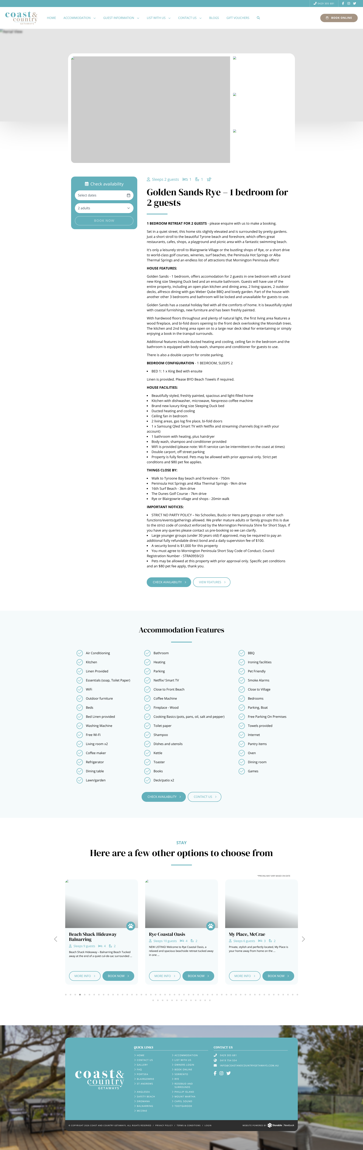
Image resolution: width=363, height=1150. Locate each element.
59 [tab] (191, 1000)
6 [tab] (89, 994)
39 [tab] (245, 994)
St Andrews (145, 1083)
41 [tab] (254, 994)
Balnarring (145, 1106)
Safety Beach (146, 1096)
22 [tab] (165, 994)
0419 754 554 (228, 1060)
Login (208, 1125)
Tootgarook (183, 1106)
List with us (156, 18)
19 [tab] (150, 994)
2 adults (84, 208)
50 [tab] (297, 994)
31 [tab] (207, 994)
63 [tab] (210, 1000)
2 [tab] (70, 994)
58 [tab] (186, 1000)
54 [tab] (167, 1000)
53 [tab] (162, 1000)
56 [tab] (177, 1000)
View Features (210, 582)
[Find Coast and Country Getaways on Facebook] (343, 3)
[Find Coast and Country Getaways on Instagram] (349, 3)
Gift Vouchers (237, 18)
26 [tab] (184, 994)
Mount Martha (185, 1096)
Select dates (87, 195)
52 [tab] (158, 1000)
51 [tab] (153, 1000)
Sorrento (181, 1074)
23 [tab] (169, 994)
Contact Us (187, 18)
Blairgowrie (145, 1079)
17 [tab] (141, 994)
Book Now (104, 220)
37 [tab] (235, 994)
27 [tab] (188, 994)
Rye (177, 1079)
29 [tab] (198, 994)
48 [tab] (287, 994)
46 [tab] (278, 994)
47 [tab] (283, 994)
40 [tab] (250, 994)
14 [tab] (127, 994)
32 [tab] (212, 994)
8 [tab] (98, 994)
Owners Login (184, 1064)
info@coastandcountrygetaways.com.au (249, 1065)
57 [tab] (181, 1000)
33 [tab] (217, 994)
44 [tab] (269, 994)
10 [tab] (108, 994)
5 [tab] (84, 994)
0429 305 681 (326, 3)
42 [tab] (259, 994)
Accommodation (77, 18)
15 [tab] (132, 994)
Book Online (341, 18)
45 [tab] (273, 994)
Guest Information (118, 18)
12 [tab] (117, 994)
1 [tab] (65, 994)
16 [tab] (136, 994)
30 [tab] (202, 994)
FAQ (139, 1069)
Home (51, 18)
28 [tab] (193, 994)
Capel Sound (183, 1101)
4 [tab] (80, 994)
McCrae (142, 1110)
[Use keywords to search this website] (258, 18)
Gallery (142, 1064)
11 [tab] (113, 994)
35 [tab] (226, 994)
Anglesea (143, 1091)
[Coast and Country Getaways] (99, 1079)
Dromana (143, 1101)
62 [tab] (205, 1000)
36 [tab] (231, 994)
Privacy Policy (164, 1125)
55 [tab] (172, 1000)
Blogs (214, 18)
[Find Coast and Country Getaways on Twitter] (355, 3)
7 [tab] (94, 994)
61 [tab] (200, 1000)
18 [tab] (146, 994)
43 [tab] (264, 994)
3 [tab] (75, 994)
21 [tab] (160, 994)
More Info (82, 976)
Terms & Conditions (189, 1125)
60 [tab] (195, 1000)
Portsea (142, 1074)
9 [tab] (103, 994)
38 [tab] (240, 994)
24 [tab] (174, 994)
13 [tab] (122, 994)
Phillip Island (184, 1091)
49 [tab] (292, 994)
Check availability (167, 582)
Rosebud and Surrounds (184, 1085)
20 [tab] (155, 994)
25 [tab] (179, 994)
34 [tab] (221, 994)
